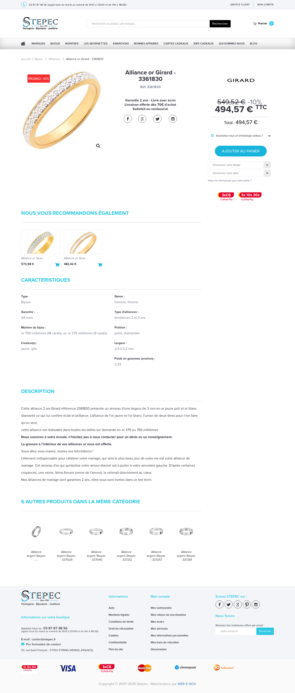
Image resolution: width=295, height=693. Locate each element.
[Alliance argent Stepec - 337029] (66, 536)
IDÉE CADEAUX (203, 43)
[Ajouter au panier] (57, 265)
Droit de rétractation (121, 628)
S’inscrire (265, 631)
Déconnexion (159, 649)
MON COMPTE (265, 4)
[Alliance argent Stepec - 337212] (126, 536)
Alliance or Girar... (32, 258)
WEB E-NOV (187, 684)
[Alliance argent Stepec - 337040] (96, 536)
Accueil (26, 59)
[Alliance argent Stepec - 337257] (156, 536)
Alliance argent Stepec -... (36, 556)
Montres (72, 43)
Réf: (143, 87)
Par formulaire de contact (43, 644)
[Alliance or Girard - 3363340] (40, 242)
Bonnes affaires (146, 43)
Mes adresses (159, 628)
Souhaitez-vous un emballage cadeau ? (237, 135)
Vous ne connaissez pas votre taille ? (230, 180)
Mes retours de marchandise (168, 615)
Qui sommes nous (232, 43)
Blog (253, 43)
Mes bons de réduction (165, 642)
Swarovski (121, 43)
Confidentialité (118, 642)
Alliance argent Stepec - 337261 (186, 556)
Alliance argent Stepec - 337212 (126, 556)
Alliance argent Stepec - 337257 (156, 556)
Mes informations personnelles (169, 635)
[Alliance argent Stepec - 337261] (186, 536)
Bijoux (55, 43)
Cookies (114, 635)
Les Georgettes (96, 43)
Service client (240, 4)
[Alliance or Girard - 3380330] (83, 242)
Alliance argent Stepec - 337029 (66, 556)
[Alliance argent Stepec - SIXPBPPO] (36, 536)
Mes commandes (161, 608)
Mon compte (160, 596)
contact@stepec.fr (44, 639)
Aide (111, 608)
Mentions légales (119, 615)
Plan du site (116, 649)
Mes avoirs (157, 622)
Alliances (54, 59)
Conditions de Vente (121, 622)
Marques (38, 43)
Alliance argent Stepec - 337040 (96, 556)
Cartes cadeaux (175, 43)
